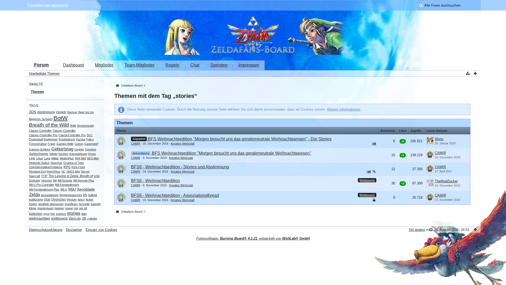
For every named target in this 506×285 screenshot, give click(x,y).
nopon (69, 208)
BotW (60, 118)
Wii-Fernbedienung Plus (44, 189)
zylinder (92, 218)
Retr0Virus (53, 171)
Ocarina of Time (73, 162)
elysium (72, 199)
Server (85, 171)
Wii (55, 180)
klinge (32, 208)
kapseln (96, 204)
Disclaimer (74, 230)
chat (47, 199)
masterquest (45, 208)
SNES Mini (73, 171)
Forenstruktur (38, 143)
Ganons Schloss (39, 149)
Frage (51, 143)
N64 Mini (80, 158)
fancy (81, 199)
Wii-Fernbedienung (67, 184)
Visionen (46, 180)
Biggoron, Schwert (40, 119)
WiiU (72, 189)
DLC (90, 135)
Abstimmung (46, 112)
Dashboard (73, 65)
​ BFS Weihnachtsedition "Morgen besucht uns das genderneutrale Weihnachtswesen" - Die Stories (239, 139)
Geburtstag (62, 148)
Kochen (63, 153)
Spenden (218, 65)
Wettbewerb (367, 180)
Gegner (79, 149)
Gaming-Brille (65, 143)
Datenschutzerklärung (45, 230)
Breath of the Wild (49, 125)
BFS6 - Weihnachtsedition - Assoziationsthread (175, 195)
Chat (194, 65)
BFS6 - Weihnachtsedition (155, 180)
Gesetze (90, 149)
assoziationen (50, 195)
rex (52, 214)
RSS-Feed (78, 167)
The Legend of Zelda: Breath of (70, 176)
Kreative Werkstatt (182, 143)
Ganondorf (91, 143)
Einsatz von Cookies (101, 230)
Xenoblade (86, 189)
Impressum (249, 65)
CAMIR (135, 143)
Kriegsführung (78, 153)
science (61, 213)
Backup (72, 112)
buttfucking (36, 199)
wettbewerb (59, 218)
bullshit (92, 195)
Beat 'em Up (86, 112)
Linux (39, 158)
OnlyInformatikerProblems (45, 167)
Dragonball (36, 139)
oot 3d (83, 208)
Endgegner (51, 139)
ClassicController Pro (72, 135)
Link (32, 158)
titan (84, 213)
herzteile (84, 204)
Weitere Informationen (343, 109)
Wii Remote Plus (83, 180)
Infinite (53, 153)
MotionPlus (67, 158)
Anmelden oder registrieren (47, 5)
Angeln (61, 112)
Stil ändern (417, 230)
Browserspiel (85, 125)
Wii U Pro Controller (41, 184)
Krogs (92, 153)
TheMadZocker (446, 181)
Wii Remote (65, 180)
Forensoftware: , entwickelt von (253, 238)
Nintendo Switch (39, 162)
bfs (85, 195)
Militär (55, 158)
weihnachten (39, 218)
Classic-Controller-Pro (43, 135)
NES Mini (93, 158)
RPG (67, 167)
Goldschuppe (38, 154)
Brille (73, 125)
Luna (47, 158)
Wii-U (63, 189)
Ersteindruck (67, 139)
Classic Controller (40, 130)
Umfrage (34, 180)
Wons (439, 139)
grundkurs (71, 204)
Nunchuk (56, 162)
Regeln (172, 65)
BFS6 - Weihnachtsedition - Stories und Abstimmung (180, 167)
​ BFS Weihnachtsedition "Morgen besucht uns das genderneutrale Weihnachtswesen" (231, 153)
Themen (37, 92)
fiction (89, 199)
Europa (80, 139)
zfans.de (75, 218)
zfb (84, 218)
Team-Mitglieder (139, 65)
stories (73, 213)
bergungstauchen (71, 195)
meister (59, 208)
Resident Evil (37, 171)
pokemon (35, 214)
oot (76, 208)
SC (63, 171)
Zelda (34, 194)
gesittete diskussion (51, 204)
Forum (41, 65)
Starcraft (34, 176)
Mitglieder (104, 65)
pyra (46, 213)
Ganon (79, 143)
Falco (90, 139)
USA (97, 176)
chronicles (58, 199)
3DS (32, 112)
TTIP (44, 176)
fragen (33, 204)
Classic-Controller (64, 130)
